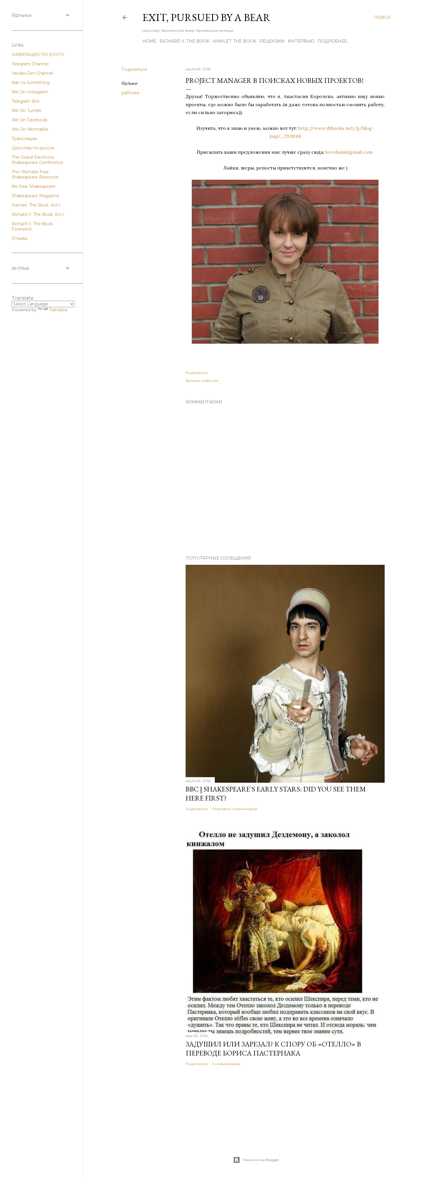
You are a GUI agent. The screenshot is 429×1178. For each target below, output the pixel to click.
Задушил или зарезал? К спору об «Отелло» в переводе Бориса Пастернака (273, 1048)
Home (149, 41)
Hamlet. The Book (234, 41)
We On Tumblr (26, 110)
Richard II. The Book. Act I (38, 214)
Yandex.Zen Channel (32, 73)
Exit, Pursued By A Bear (206, 17)
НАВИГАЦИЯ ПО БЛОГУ (38, 54)
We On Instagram (30, 92)
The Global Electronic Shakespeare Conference (37, 160)
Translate (58, 309)
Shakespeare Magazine (35, 195)
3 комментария (226, 1064)
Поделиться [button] (134, 69)
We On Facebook (29, 120)
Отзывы (19, 238)
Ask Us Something (31, 82)
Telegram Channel (30, 64)
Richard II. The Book (185, 41)
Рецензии (272, 41)
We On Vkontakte (30, 129)
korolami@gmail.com (349, 152)
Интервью (301, 41)
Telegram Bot (25, 101)
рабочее (130, 92)
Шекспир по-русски (33, 148)
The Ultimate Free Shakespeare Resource (35, 174)
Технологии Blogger (261, 1160)
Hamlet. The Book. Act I (36, 205)
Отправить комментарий (234, 809)
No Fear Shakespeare (33, 186)
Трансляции (24, 138)
